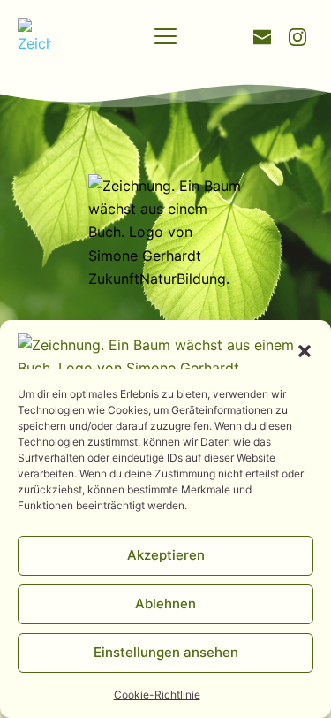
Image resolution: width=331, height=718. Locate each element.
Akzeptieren (166, 554)
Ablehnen (165, 603)
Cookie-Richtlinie (157, 694)
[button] (304, 351)
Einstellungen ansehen (166, 652)
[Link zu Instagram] (297, 35)
